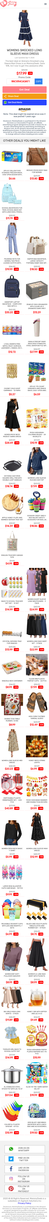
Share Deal (11, 96)
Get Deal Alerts (15, 102)
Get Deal (24, 89)
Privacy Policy (24, 1203)
